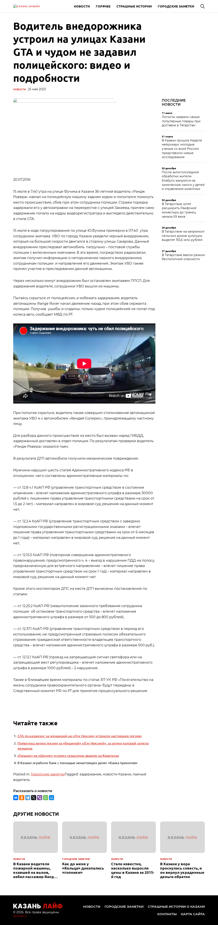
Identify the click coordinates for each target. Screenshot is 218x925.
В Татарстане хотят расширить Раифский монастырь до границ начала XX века (179, 210)
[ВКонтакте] (15, 797)
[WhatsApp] (45, 797)
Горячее (103, 6)
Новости (82, 6)
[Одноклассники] (21, 797)
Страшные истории (134, 6)
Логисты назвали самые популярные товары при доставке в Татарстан (181, 121)
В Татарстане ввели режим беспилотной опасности (183, 257)
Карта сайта (193, 914)
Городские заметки (176, 6)
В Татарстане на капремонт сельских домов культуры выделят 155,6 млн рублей (183, 236)
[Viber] (39, 797)
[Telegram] (27, 797)
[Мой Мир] (51, 797)
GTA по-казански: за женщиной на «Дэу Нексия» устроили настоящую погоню (79, 736)
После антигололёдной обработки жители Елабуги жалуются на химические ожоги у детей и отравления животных (183, 180)
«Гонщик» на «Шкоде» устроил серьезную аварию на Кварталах (68, 755)
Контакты (167, 914)
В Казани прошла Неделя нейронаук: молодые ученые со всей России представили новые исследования (182, 148)
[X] (33, 797)
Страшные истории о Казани (176, 907)
